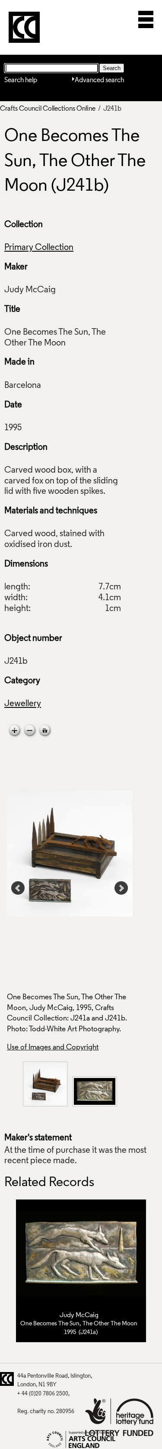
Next (121, 888)
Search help (20, 80)
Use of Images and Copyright (52, 1047)
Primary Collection (38, 247)
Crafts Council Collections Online (47, 109)
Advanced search (99, 80)
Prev (18, 888)
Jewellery (22, 704)
